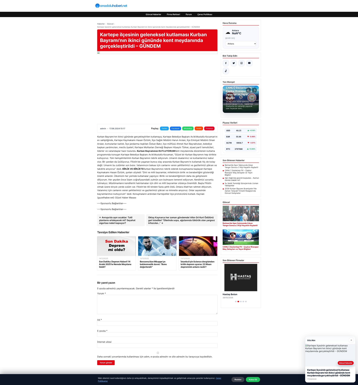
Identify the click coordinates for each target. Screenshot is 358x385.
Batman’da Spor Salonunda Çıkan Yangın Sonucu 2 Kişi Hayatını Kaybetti (241, 166)
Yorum (101, 293)
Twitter (164, 128)
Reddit (198, 128)
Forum (189, 14)
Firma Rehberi (173, 14)
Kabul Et (253, 379)
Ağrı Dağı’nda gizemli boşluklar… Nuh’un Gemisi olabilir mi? (242, 179)
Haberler (101, 24)
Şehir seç (230, 38)
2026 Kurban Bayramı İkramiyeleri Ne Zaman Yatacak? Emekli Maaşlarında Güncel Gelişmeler (241, 190)
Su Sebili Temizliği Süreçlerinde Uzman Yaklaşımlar (241, 184)
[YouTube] (249, 63)
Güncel (110, 24)
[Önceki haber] (248, 90)
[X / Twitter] (233, 63)
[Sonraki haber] (254, 90)
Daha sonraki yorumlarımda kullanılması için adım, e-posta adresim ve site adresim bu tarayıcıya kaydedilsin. (154, 356)
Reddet (238, 379)
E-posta (102, 330)
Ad (99, 319)
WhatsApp (188, 128)
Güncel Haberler (153, 14)
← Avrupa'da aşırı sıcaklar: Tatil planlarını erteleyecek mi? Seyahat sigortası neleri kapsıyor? (117, 220)
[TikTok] (226, 71)
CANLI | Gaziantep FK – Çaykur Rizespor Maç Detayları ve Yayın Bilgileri (238, 172)
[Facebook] (226, 63)
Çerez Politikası (204, 14)
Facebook (175, 128)
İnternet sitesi (104, 341)
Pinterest (209, 128)
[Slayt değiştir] (236, 301)
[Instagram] (241, 63)
